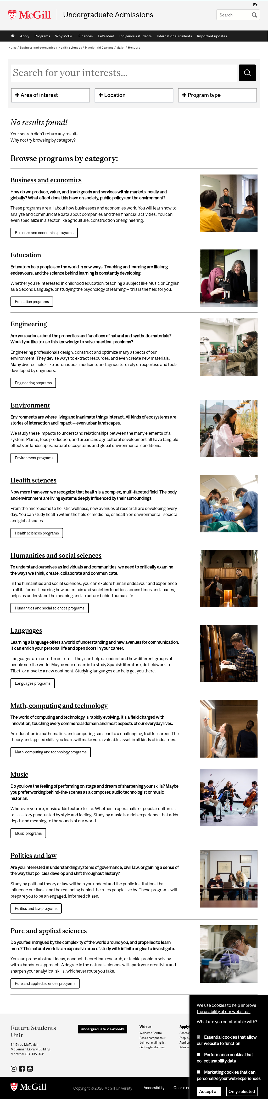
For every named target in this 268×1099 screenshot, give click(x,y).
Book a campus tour (152, 1037)
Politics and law (33, 855)
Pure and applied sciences (48, 930)
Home (13, 36)
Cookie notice (185, 1087)
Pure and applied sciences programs (45, 983)
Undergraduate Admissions (108, 15)
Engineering (28, 324)
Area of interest (39, 95)
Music (19, 774)
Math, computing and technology (59, 705)
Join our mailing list (152, 1042)
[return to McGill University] (28, 1088)
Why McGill (64, 36)
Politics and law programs (36, 908)
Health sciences (70, 47)
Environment (30, 405)
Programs (42, 36)
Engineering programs (33, 383)
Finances (86, 36)
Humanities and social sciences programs (50, 608)
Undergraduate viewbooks (103, 1029)
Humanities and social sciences (56, 555)
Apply (24, 36)
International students (174, 36)
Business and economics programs (44, 232)
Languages (26, 630)
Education (25, 255)
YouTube (30, 1068)
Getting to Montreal (152, 1047)
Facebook (22, 1068)
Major (120, 47)
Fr (255, 4)
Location (115, 95)
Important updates (212, 36)
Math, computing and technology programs (51, 752)
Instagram (14, 1068)
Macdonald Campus (99, 47)
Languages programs (33, 683)
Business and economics (37, 47)
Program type (204, 95)
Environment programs (34, 458)
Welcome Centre (150, 1032)
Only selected (241, 1087)
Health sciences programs (37, 533)
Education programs (32, 301)
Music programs (28, 833)
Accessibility (154, 1087)
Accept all (209, 1087)
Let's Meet (106, 36)
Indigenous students (135, 36)
